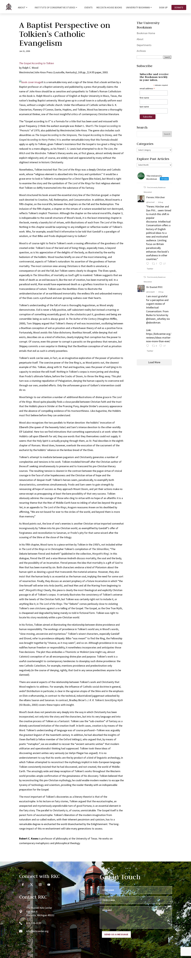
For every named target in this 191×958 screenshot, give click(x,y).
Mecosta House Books (109, 7)
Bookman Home (146, 33)
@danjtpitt (150, 292)
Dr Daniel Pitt (154, 287)
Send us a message (116, 934)
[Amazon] (30, 82)
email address (147, 88)
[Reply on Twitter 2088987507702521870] (148, 264)
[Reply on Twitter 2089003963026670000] (148, 346)
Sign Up (163, 7)
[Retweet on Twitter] (145, 187)
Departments (144, 45)
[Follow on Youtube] (49, 884)
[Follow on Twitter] (31, 884)
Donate (178, 7)
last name (144, 106)
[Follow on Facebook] (23, 884)
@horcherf (150, 202)
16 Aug (160, 202)
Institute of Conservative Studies (55, 7)
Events (88, 7)
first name (144, 97)
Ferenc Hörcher (155, 197)
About (140, 39)
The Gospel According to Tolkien (36, 63)
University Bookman (138, 7)
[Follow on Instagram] (40, 884)
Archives (141, 51)
